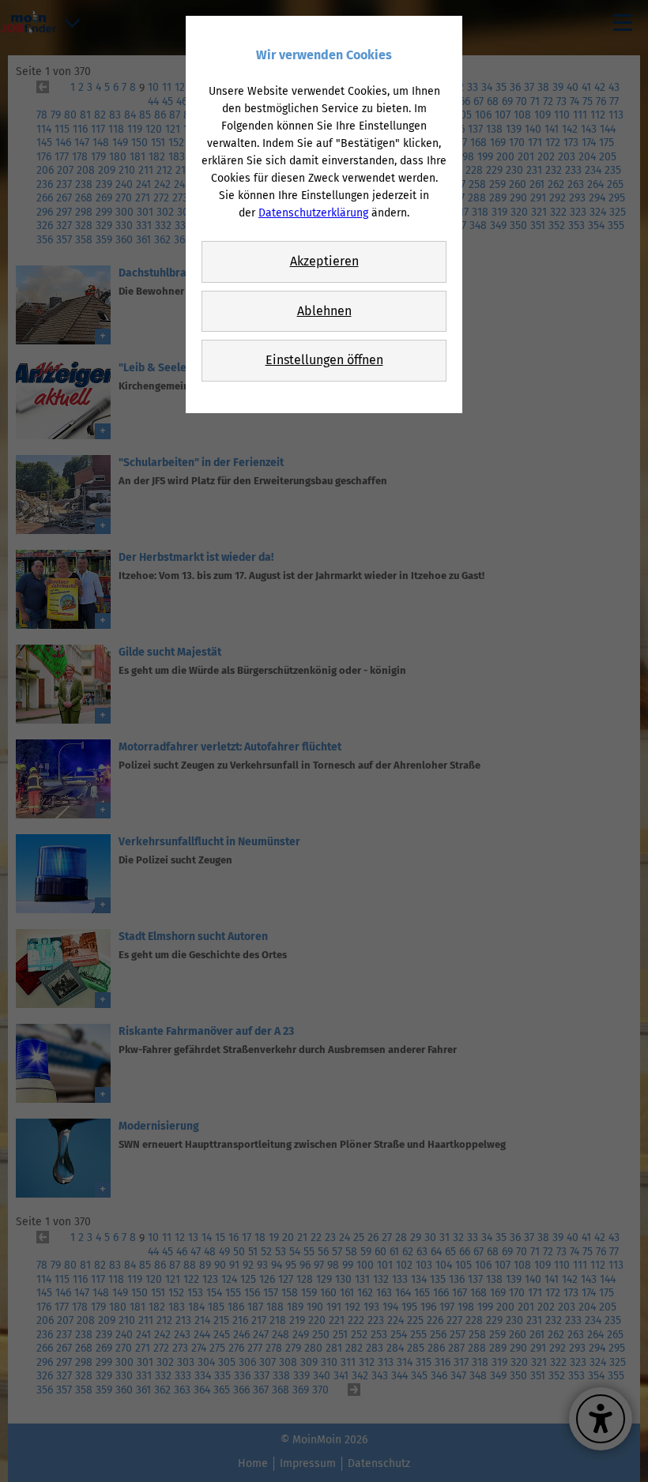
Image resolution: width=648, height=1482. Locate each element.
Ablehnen (324, 310)
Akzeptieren (324, 261)
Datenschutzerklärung (313, 213)
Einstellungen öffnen (324, 359)
